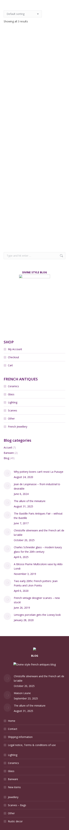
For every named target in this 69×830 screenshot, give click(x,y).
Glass (11, 394)
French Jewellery (17, 426)
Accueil (8, 447)
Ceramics (13, 386)
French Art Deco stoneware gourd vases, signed (34, 79)
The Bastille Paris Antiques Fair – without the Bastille (38, 516)
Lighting (12, 402)
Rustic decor (15, 821)
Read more (34, 88)
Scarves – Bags (17, 805)
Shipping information (20, 737)
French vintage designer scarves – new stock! (37, 600)
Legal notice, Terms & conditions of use (32, 745)
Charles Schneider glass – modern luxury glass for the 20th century (38, 549)
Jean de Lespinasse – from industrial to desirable (37, 486)
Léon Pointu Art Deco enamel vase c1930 (34, 148)
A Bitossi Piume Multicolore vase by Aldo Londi (38, 566)
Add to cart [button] (34, 162)
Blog (6, 458)
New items (14, 787)
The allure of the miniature (29, 501)
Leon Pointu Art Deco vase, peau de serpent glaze (34, 223)
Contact (12, 729)
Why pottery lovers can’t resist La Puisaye (38, 471)
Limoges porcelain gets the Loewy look (37, 614)
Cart (10, 365)
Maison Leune (22, 693)
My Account (15, 349)
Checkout (13, 357)
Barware (9, 453)
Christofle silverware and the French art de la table (39, 533)
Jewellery (13, 797)
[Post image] (7, 473)
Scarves (12, 410)
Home (11, 721)
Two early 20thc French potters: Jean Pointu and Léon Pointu (36, 583)
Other (11, 418)
